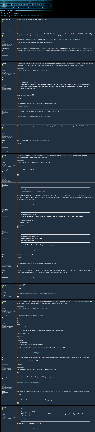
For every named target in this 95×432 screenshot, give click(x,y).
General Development (11, 13)
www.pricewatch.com (30, 39)
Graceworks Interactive (23, 106)
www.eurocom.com (67, 39)
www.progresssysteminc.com (81, 301)
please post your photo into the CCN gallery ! (29, 353)
